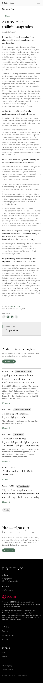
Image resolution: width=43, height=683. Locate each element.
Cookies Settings (7, 669)
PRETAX (6, 648)
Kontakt (5, 639)
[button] (38, 2)
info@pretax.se (7, 590)
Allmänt (5, 627)
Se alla (6, 510)
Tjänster (5, 631)
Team (4, 652)
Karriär (4, 657)
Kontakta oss (8, 550)
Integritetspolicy (7, 666)
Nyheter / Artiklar (8, 635)
